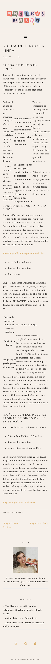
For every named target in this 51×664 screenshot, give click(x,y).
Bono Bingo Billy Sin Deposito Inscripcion (23, 253)
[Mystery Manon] (25, 29)
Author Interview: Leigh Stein (21, 618)
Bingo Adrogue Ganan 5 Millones (19, 502)
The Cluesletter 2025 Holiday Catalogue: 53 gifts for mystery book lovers (22, 610)
